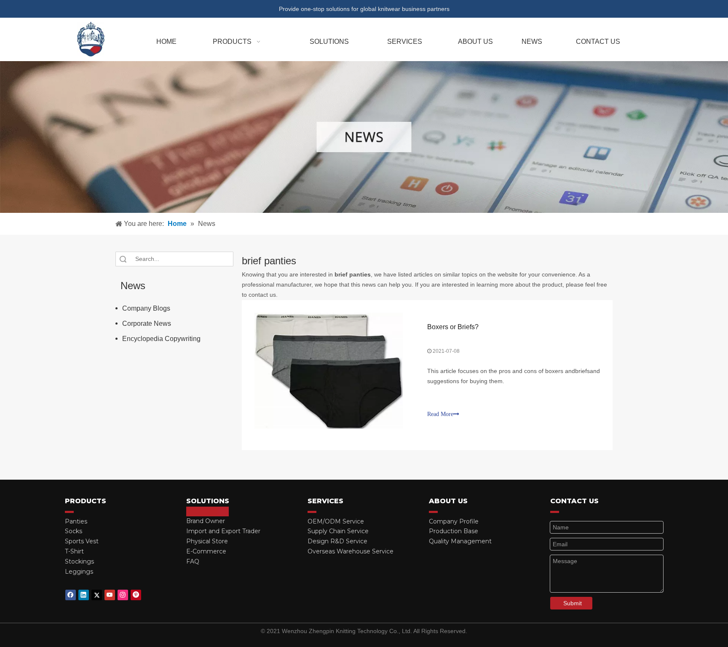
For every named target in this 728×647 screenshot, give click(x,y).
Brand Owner (205, 521)
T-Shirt (74, 551)
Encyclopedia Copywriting (161, 338)
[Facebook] (70, 595)
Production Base (453, 531)
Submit (572, 603)
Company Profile (454, 521)
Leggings (79, 571)
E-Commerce (206, 551)
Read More (440, 414)
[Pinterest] (136, 595)
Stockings (79, 561)
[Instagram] (123, 595)
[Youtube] (109, 595)
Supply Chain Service (338, 531)
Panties (76, 521)
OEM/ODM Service (336, 521)
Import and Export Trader (223, 531)
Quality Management (460, 541)
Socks (73, 531)
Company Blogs (146, 308)
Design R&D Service (337, 541)
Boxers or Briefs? (453, 326)
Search (123, 259)
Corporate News (146, 323)
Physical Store (207, 541)
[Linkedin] (83, 595)
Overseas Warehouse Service (350, 551)
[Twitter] (96, 595)
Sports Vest (82, 541)
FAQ (192, 561)
